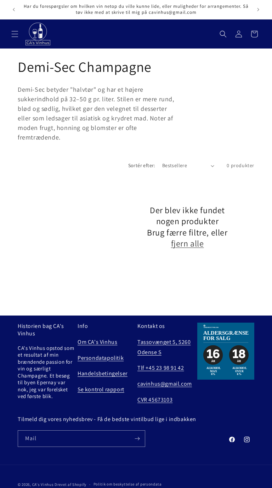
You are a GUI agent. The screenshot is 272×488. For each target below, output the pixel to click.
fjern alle (187, 243)
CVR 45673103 (154, 399)
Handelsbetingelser (103, 373)
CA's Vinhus (43, 484)
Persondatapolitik (101, 358)
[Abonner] (137, 438)
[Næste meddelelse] (258, 9)
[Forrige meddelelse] (14, 9)
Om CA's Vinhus (97, 342)
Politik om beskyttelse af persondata (128, 484)
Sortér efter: (141, 165)
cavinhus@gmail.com (164, 383)
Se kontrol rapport (101, 389)
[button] (15, 34)
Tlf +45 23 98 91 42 (160, 367)
